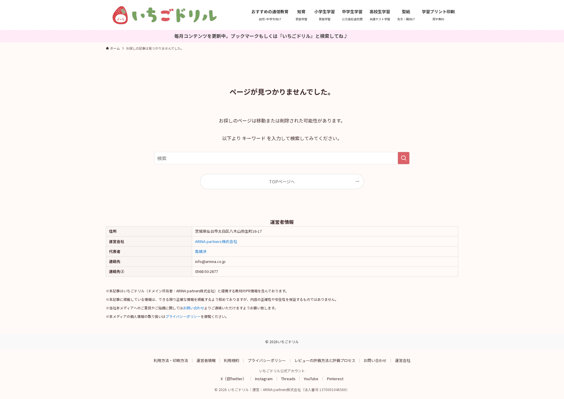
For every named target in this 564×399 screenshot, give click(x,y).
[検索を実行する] (403, 158)
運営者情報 (206, 360)
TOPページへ (282, 181)
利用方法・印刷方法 (171, 360)
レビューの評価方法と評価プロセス (324, 360)
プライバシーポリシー (183, 316)
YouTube (311, 378)
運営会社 (402, 360)
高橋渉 (201, 251)
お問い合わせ (193, 307)
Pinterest (335, 378)
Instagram (264, 378)
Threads (288, 378)
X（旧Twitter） (233, 378)
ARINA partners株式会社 (216, 241)
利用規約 (231, 360)
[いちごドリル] (164, 15)
